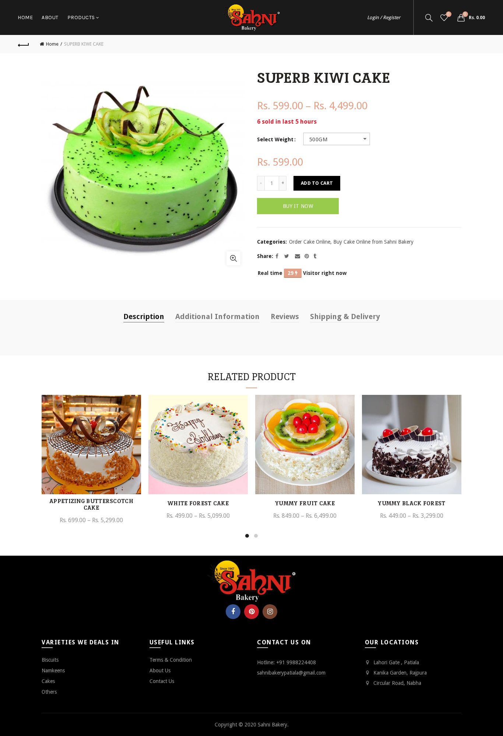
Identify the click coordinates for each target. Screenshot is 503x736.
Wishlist (448, 14)
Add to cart (317, 183)
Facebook (233, 611)
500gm (318, 139)
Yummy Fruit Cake (305, 503)
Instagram (270, 611)
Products (81, 17)
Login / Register (383, 17)
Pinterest (251, 611)
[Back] (23, 44)
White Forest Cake (198, 503)
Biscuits (50, 660)
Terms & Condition (171, 660)
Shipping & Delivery (345, 316)
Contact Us (162, 681)
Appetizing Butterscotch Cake (91, 504)
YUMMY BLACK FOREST (411, 503)
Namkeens (53, 670)
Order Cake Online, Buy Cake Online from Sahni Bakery (351, 242)
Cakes (48, 681)
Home (25, 17)
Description (143, 316)
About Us (160, 670)
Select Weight (275, 139)
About (50, 17)
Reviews (285, 316)
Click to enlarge (233, 258)
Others (49, 692)
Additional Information (217, 316)
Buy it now (298, 206)
